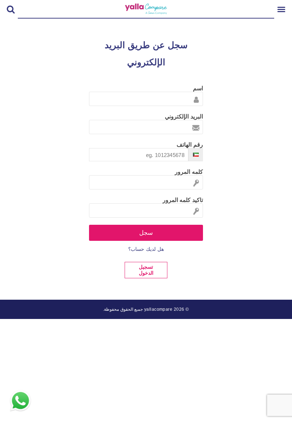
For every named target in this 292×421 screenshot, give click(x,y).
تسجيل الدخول (146, 270)
